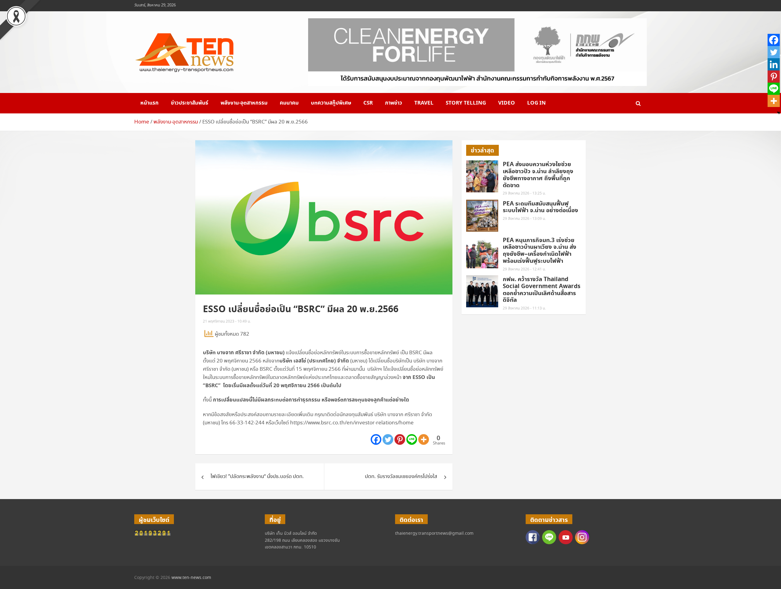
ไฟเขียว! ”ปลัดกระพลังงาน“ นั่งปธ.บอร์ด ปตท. (257, 476)
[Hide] (778, 112)
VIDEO (506, 103)
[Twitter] (388, 439)
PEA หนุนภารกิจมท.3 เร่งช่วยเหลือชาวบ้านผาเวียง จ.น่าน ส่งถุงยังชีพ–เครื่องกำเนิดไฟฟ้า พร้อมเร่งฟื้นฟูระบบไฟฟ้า (539, 251)
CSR (368, 103)
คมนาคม (289, 103)
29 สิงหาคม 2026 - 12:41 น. (524, 269)
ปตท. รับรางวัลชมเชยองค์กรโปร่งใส (401, 476)
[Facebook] (376, 439)
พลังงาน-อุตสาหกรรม (244, 103)
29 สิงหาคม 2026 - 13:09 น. (524, 218)
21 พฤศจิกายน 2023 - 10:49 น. (227, 321)
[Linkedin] (774, 64)
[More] (423, 439)
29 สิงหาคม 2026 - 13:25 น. (524, 193)
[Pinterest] (399, 439)
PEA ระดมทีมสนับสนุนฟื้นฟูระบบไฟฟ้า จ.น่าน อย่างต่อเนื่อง (540, 207)
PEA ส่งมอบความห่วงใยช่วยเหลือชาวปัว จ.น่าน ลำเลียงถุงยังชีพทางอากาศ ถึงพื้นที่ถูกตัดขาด (538, 175)
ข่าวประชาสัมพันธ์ (189, 103)
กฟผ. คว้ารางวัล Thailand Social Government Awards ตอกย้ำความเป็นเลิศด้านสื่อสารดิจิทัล (541, 290)
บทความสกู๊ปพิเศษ (331, 103)
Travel (424, 103)
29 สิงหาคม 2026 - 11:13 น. (524, 308)
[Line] (411, 439)
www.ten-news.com (191, 578)
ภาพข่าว (393, 103)
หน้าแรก (149, 103)
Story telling (466, 103)
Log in (536, 103)
